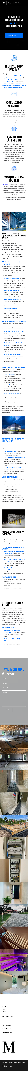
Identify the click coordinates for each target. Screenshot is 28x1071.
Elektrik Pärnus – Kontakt (7, 1016)
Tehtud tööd (5, 1014)
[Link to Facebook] (25, 1064)
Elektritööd (4, 1011)
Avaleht (3, 1009)
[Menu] (24, 3)
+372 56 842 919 (7, 1032)
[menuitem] (24, 3)
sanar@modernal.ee (8, 1029)
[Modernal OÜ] (11, 3)
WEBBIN (23, 1062)
